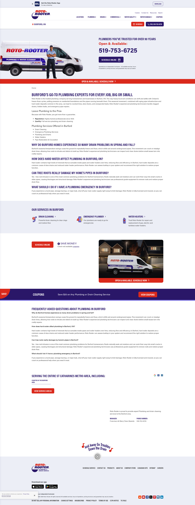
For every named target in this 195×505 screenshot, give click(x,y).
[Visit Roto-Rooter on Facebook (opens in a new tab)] (158, 375)
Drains (103, 17)
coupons (76, 246)
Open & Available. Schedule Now (97, 81)
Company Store (130, 468)
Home (34, 88)
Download (158, 4)
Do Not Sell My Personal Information (45, 500)
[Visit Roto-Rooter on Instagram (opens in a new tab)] (162, 375)
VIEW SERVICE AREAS (43, 390)
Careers (137, 13)
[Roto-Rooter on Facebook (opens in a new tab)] (147, 497)
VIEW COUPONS (148, 294)
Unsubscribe (79, 500)
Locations (80, 17)
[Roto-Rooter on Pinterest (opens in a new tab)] (154, 497)
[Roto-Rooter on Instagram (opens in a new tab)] (158, 497)
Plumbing (92, 17)
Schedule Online (109, 59)
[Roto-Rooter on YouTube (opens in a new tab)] (143, 497)
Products (110, 468)
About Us (119, 468)
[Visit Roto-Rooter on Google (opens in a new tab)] (155, 375)
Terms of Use (103, 500)
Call (156, 24)
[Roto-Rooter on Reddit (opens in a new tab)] (139, 497)
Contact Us (144, 13)
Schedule (138, 24)
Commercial (115, 17)
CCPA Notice (114, 500)
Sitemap (152, 468)
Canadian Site (143, 468)
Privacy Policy (91, 500)
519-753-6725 (118, 49)
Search (160, 13)
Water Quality (130, 17)
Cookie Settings (67, 500)
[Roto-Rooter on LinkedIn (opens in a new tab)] (161, 497)
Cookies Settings (6, 496)
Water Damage (146, 17)
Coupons (159, 17)
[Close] (34, 495)
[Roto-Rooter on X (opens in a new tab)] (150, 497)
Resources (153, 13)
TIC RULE (123, 500)
